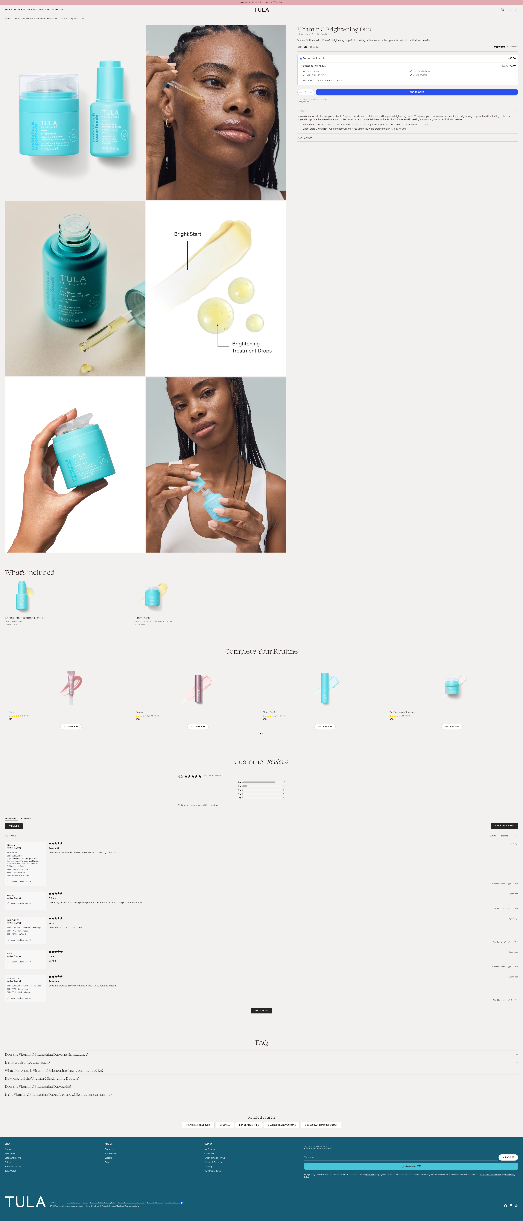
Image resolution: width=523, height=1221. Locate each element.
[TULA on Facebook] (505, 1206)
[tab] (260, 733)
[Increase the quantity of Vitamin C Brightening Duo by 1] (311, 92)
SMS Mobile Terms (212, 1171)
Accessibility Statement (155, 1203)
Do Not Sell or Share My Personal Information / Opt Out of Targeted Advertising (112, 1206)
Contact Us (209, 1154)
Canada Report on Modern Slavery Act (131, 1203)
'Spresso (140, 711)
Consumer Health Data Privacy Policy (102, 1203)
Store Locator (111, 1154)
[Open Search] (502, 9)
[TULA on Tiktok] (516, 1206)
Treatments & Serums (23, 19)
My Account (209, 1149)
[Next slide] (515, 700)
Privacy (85, 1203)
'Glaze (12, 711)
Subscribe (508, 1157)
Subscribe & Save (13, 1167)
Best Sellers (10, 1154)
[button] (506, 47)
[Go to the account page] (509, 9)
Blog (107, 1162)
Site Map (208, 1167)
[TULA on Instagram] (511, 1206)
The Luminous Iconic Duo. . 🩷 (261, 2)
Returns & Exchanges (213, 1162)
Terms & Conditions (73, 1203)
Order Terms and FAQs (214, 1158)
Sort (493, 836)
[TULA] (261, 10)
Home (7, 19)
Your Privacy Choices (172, 1203)
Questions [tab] (26, 819)
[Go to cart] (516, 9)
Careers (108, 1158)
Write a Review (507, 827)
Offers (8, 1162)
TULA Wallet (10, 1171)
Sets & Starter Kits (13, 1158)
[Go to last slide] (8, 700)
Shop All (8, 1149)
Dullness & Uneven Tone (46, 19)
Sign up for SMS (413, 1166)
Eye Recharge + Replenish (403, 711)
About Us (109, 1149)
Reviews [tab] (11, 819)
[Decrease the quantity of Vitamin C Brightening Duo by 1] (300, 92)
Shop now (280, 2)
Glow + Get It (269, 711)
